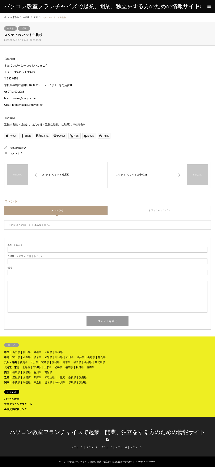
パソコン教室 (11, 399)
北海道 (26, 367)
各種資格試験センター (16, 409)
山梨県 (27, 357)
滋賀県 (83, 377)
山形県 (47, 367)
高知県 (48, 372)
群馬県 (72, 382)
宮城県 (37, 367)
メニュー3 (106, 447)
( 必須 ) (15, 245)
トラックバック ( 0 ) (159, 210)
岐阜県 (37, 357)
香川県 (37, 372)
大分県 (34, 362)
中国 (6, 352)
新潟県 (59, 357)
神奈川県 (60, 382)
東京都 (37, 382)
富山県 (16, 357)
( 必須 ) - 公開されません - (26, 256)
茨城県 (83, 382)
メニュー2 (91, 447)
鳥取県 (59, 352)
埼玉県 (27, 382)
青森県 (90, 367)
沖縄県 (56, 362)
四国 (6, 372)
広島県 (48, 352)
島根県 (37, 352)
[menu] (208, 6)
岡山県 (27, 352)
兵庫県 (37, 377)
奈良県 (10, 28)
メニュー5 (136, 447)
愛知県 (48, 357)
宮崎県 (45, 362)
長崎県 (88, 362)
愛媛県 (27, 372)
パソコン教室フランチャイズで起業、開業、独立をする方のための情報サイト (107, 432)
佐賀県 (24, 362)
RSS (107, 439)
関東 (6, 382)
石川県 (69, 357)
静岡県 (102, 357)
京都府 (27, 377)
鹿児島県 (100, 362)
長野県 (91, 357)
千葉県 (16, 382)
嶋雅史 (22, 147)
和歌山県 (50, 377)
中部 (6, 357)
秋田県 (80, 367)
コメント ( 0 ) (56, 210)
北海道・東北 (11, 367)
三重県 (16, 377)
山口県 (16, 352)
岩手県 (58, 367)
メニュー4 (121, 447)
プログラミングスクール (18, 404)
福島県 (69, 367)
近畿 (24, 28)
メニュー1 (77, 447)
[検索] (199, 6)
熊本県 (66, 362)
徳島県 (16, 372)
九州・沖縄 (10, 362)
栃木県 (48, 382)
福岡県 (77, 362)
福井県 (80, 357)
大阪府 (61, 377)
